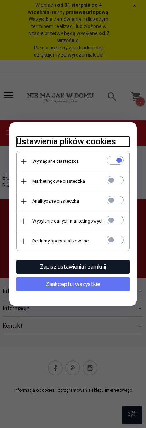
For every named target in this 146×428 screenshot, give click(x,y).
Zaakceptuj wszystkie (73, 284)
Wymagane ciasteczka (55, 161)
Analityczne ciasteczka (55, 201)
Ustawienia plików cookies (66, 141)
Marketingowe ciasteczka (58, 181)
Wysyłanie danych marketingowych (68, 221)
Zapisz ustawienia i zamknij (73, 266)
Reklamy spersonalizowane (60, 241)
